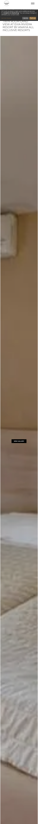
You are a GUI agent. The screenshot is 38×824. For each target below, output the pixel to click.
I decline (25, 18)
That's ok (33, 18)
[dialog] (19, 15)
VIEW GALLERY (19, 441)
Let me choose (6, 18)
